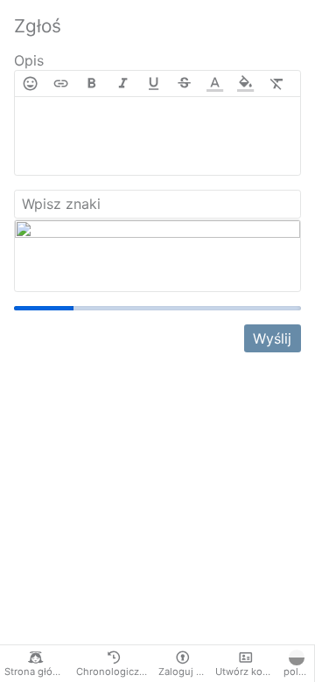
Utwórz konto (246, 671)
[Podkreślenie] (153, 83)
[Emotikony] (30, 83)
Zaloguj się (184, 671)
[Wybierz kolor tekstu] (215, 83)
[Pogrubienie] (91, 83)
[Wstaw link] (61, 83)
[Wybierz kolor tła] (245, 83)
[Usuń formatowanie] (277, 83)
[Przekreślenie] (184, 83)
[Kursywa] (123, 83)
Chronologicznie (115, 671)
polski (298, 671)
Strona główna (38, 671)
